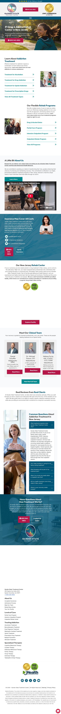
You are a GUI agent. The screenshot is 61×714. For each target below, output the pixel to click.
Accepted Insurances (10, 601)
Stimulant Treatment (10, 639)
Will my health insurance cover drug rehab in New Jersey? (41, 482)
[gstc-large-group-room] (30, 311)
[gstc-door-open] (13, 298)
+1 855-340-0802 (10, 594)
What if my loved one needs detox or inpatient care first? (40, 476)
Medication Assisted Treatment (13, 631)
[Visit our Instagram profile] (26, 680)
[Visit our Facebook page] (22, 680)
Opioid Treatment (9, 633)
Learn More (13, 179)
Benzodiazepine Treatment (12, 627)
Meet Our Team (9, 605)
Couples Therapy (9, 647)
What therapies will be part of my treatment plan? (40, 470)
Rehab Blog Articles (10, 607)
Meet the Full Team (30, 381)
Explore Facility (30, 322)
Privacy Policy (51, 687)
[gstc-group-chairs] (48, 311)
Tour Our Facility (9, 609)
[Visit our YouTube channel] (38, 680)
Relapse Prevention (10, 637)
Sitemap (44, 687)
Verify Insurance (19, 251)
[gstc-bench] (48, 298)
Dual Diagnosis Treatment (12, 629)
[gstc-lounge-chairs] (13, 311)
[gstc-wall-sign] (30, 298)
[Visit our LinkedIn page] (34, 680)
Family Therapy (9, 651)
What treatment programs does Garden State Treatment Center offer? (39, 424)
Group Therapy (9, 653)
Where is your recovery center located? (39, 488)
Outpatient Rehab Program (36, 139)
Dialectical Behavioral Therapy (13, 649)
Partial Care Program (34, 128)
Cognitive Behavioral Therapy (13, 645)
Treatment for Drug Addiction (15, 80)
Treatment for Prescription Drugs (16, 91)
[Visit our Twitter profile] (30, 680)
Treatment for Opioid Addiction (16, 86)
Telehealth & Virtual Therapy (12, 658)
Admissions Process (10, 603)
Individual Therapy (10, 655)
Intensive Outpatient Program (37, 133)
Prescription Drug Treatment (12, 635)
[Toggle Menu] (30, 18)
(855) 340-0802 (31, 9)
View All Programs (33, 144)
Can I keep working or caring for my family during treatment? (41, 464)
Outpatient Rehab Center (11, 619)
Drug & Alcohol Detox (34, 122)
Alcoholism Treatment (11, 625)
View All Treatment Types (14, 97)
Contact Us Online (37, 520)
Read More (16, 372)
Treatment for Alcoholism (14, 74)
